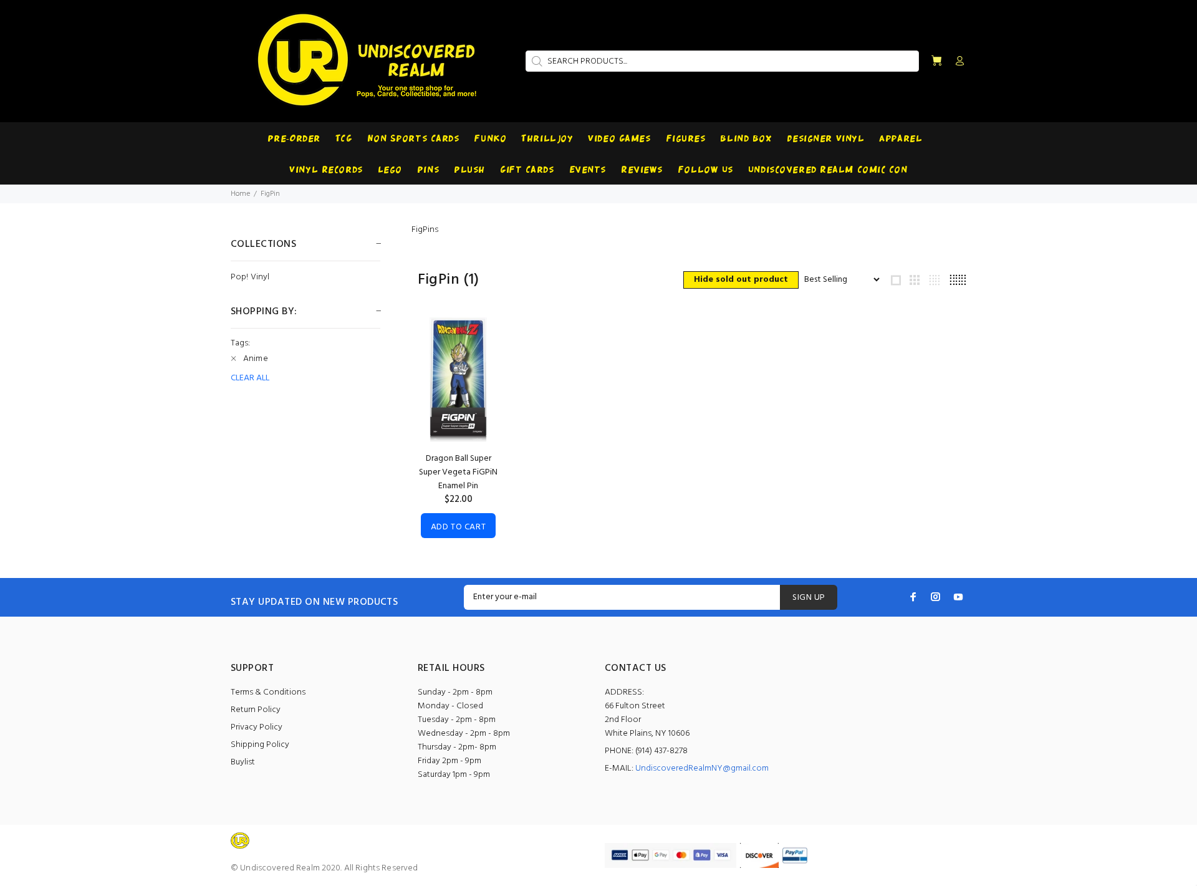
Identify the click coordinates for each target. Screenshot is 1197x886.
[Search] (536, 61)
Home (240, 194)
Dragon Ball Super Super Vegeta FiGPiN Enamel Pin (458, 472)
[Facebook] (913, 597)
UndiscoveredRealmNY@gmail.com (702, 768)
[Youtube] (958, 597)
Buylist (243, 762)
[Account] (957, 61)
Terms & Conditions (268, 692)
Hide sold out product (741, 279)
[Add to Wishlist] (478, 373)
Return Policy (256, 710)
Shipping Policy (260, 745)
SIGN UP (808, 597)
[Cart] (936, 61)
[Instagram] (936, 597)
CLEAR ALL (250, 378)
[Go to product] (458, 379)
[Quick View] (478, 338)
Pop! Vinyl (250, 276)
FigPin (270, 194)
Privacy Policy (256, 727)
